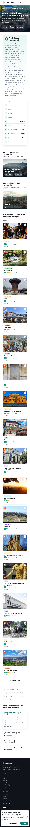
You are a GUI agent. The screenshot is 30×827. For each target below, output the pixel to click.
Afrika (4, 775)
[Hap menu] (20, 2)
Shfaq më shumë (15, 680)
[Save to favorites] (25, 224)
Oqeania (5, 780)
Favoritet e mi (6, 803)
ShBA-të (5, 782)
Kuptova (24, 823)
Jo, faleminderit (13, 823)
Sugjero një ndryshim (19, 699)
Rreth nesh (5, 794)
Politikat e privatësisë (8, 810)
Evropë (7, 8)
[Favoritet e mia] (25, 2)
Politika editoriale (7, 796)
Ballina (3, 8)
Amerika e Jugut (7, 785)
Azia (4, 778)
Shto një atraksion (7, 801)
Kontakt (5, 798)
